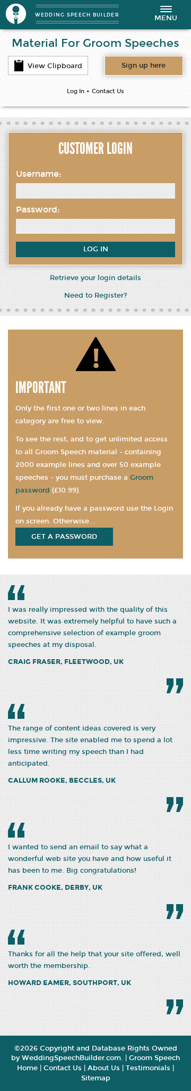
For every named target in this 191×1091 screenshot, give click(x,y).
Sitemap (95, 1078)
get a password (64, 536)
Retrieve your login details (95, 278)
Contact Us (108, 91)
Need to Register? (95, 295)
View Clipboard (55, 66)
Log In (75, 91)
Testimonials (148, 1068)
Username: (39, 174)
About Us (104, 1068)
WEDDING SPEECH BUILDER (77, 15)
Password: (38, 209)
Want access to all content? (143, 65)
